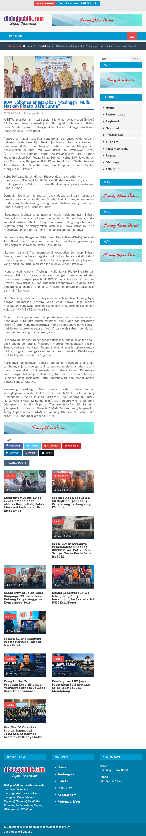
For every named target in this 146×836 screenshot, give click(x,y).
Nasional (112, 128)
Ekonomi (113, 141)
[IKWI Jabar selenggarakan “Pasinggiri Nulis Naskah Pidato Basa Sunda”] (49, 77)
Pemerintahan (117, 114)
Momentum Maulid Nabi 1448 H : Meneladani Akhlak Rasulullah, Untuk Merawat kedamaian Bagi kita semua (78, 3)
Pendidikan (44, 46)
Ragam (10, 475)
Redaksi (63, 781)
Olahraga (112, 162)
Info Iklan (64, 787)
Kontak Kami (67, 794)
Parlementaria (117, 148)
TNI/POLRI (114, 169)
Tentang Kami (68, 774)
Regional (112, 121)
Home (29, 46)
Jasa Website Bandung (18, 831)
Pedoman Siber (68, 801)
